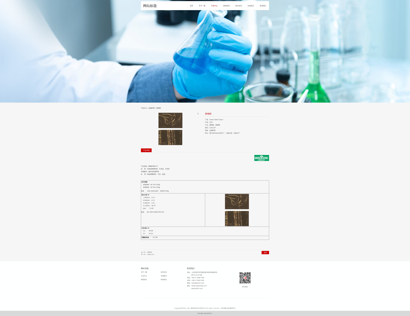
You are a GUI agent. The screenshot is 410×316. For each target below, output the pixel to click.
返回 (265, 252)
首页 (191, 6)
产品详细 (146, 150)
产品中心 (214, 6)
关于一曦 (202, 6)
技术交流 (238, 6)
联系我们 (263, 6)
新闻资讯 (226, 6)
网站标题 (150, 5)
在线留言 (251, 6)
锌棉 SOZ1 (150, 254)
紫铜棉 (149, 252)
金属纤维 (152, 108)
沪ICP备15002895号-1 (228, 308)
